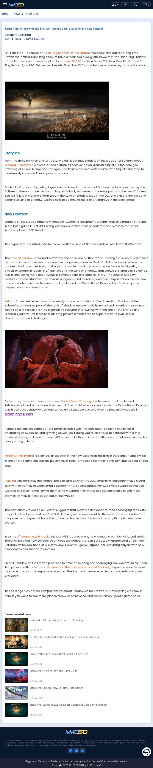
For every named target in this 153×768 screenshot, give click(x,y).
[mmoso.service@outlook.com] (77, 753)
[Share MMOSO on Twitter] (71, 753)
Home (5, 13)
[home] (16, 5)
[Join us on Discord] (82, 753)
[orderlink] (125, 4)
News (17, 13)
